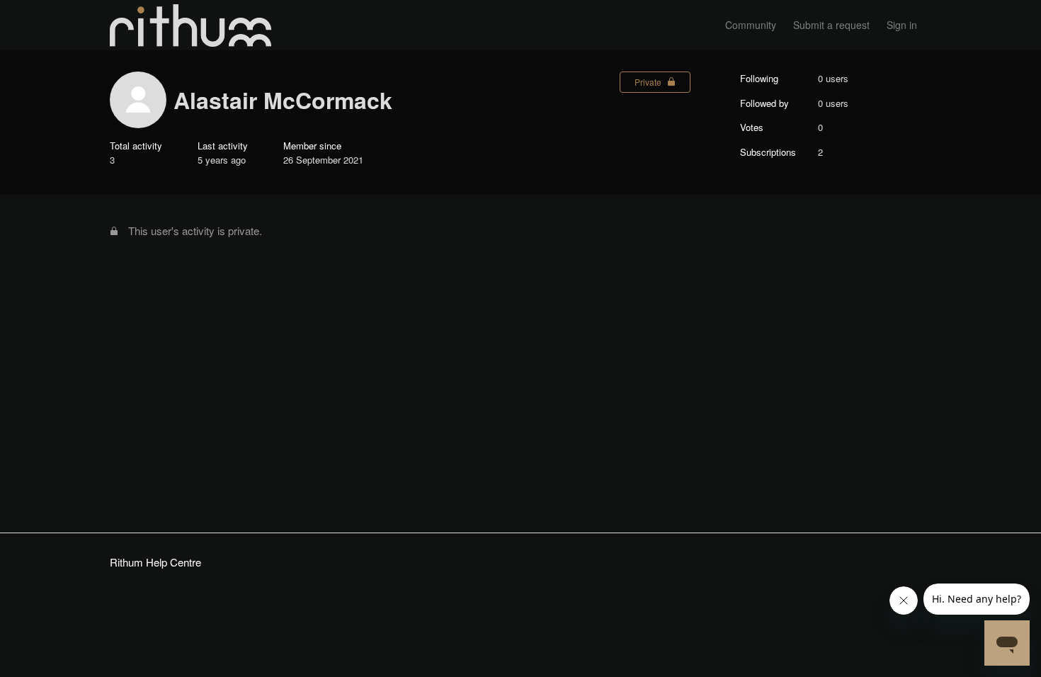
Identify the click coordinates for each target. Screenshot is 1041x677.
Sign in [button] (902, 25)
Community (750, 25)
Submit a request (831, 25)
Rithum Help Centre (155, 561)
